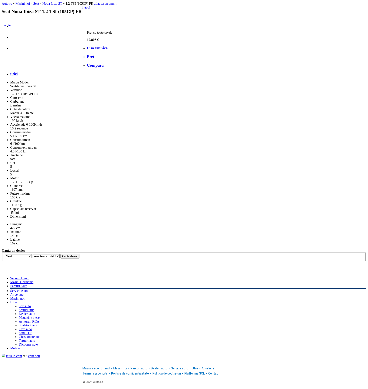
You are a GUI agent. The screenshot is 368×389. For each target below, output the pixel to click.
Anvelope (16, 294)
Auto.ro (7, 3)
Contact (214, 373)
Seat (36, 3)
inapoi (86, 7)
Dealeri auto (27, 314)
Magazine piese (29, 317)
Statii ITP (25, 333)
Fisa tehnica (97, 48)
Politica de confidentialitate (130, 373)
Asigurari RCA (29, 321)
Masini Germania (21, 282)
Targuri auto (27, 340)
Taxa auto (25, 329)
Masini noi (23, 3)
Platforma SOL (194, 373)
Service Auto (19, 291)
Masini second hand (96, 368)
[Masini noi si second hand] (3, 356)
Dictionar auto (28, 344)
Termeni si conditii (95, 373)
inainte (6, 25)
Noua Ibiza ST (52, 3)
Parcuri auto (139, 368)
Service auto (179, 368)
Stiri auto (25, 306)
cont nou (34, 356)
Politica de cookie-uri (166, 373)
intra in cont (14, 356)
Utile (13, 302)
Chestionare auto (30, 337)
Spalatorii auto (28, 325)
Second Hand (19, 278)
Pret (90, 56)
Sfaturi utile (26, 310)
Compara (95, 65)
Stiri (14, 74)
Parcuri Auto (18, 286)
